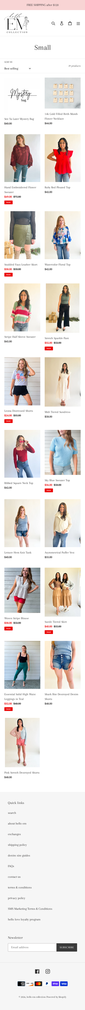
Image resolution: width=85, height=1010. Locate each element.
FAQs (11, 866)
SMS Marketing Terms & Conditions (30, 909)
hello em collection (36, 997)
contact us (14, 877)
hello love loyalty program (24, 919)
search (12, 813)
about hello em (17, 823)
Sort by (8, 62)
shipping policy (17, 845)
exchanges (14, 834)
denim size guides (19, 855)
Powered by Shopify (56, 997)
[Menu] (78, 23)
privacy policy (16, 898)
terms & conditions (20, 887)
